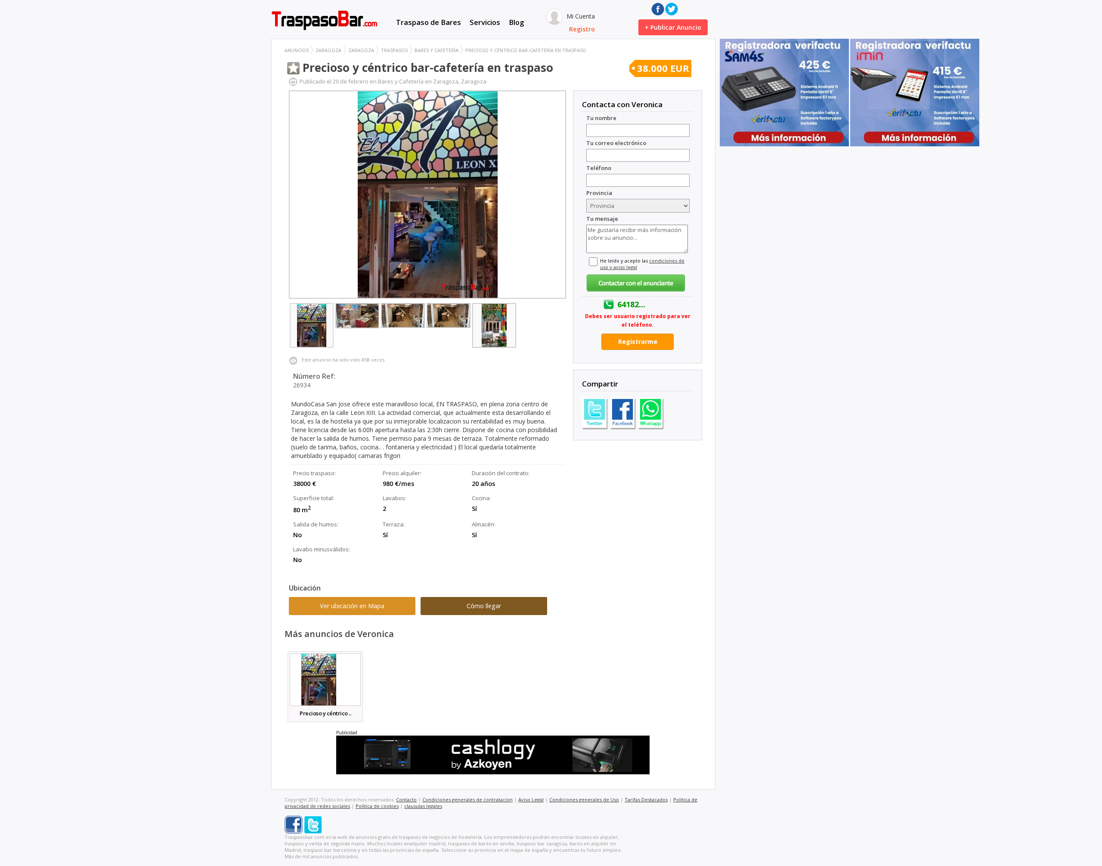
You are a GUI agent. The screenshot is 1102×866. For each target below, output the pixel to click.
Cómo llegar (484, 606)
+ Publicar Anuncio (673, 27)
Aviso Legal (531, 799)
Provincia (599, 193)
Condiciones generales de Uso (584, 799)
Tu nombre (601, 118)
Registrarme (637, 341)
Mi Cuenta (580, 16)
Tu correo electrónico (616, 143)
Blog (516, 22)
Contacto (406, 799)
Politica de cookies (377, 806)
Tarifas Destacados (646, 799)
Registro (582, 29)
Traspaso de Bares (428, 22)
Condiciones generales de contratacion (467, 799)
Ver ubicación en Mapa (352, 606)
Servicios (485, 22)
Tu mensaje (602, 219)
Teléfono (598, 168)
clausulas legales (423, 806)
